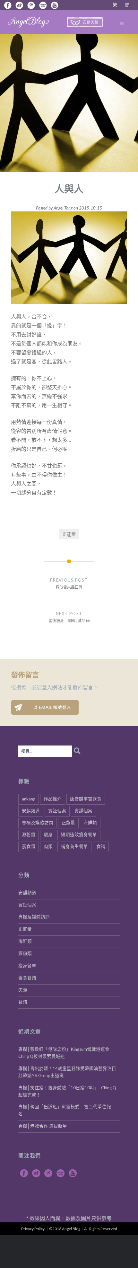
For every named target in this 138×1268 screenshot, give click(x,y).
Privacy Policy (33, 1228)
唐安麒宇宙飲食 (85, 798)
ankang (28, 798)
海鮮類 (90, 822)
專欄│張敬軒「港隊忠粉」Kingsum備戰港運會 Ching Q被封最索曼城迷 (66, 1053)
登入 (47, 687)
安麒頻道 (31, 810)
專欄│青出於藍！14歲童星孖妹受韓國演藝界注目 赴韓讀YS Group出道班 (68, 1072)
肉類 (48, 846)
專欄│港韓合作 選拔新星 (42, 1126)
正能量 (69, 534)
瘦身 (48, 834)
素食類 (28, 846)
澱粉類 (28, 834)
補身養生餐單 (74, 846)
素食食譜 (27, 977)
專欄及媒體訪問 (37, 822)
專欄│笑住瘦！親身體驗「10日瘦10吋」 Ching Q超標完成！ (67, 1091)
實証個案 (57, 810)
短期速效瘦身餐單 (79, 834)
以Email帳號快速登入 (45, 707)
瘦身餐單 (27, 965)
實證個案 (83, 810)
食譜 (100, 846)
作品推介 (53, 798)
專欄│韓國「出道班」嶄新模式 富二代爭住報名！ (64, 1110)
